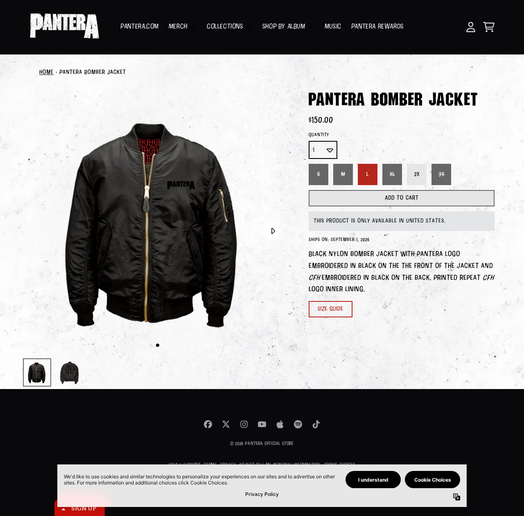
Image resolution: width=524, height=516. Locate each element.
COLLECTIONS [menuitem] (225, 27)
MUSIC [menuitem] (333, 27)
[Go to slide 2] (157, 345)
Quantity (319, 135)
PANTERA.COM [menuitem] (139, 27)
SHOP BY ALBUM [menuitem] (283, 27)
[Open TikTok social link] (316, 424)
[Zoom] (154, 222)
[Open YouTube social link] (262, 424)
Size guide (330, 309)
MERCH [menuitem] (178, 27)
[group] (37, 372)
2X (417, 174)
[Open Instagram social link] (244, 424)
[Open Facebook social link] (208, 424)
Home (46, 72)
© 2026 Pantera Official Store (262, 443)
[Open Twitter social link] (226, 424)
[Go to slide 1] (151, 345)
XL (392, 174)
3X (441, 174)
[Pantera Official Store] (64, 27)
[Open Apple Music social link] (280, 424)
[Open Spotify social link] (298, 424)
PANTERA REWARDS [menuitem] (377, 27)
